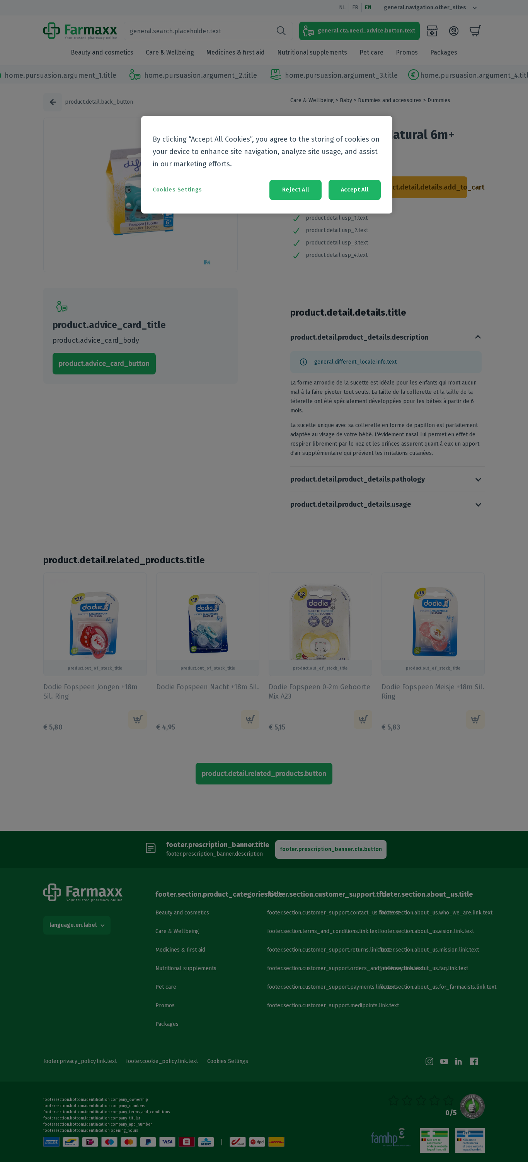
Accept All (355, 189)
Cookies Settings (177, 189)
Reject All (295, 189)
